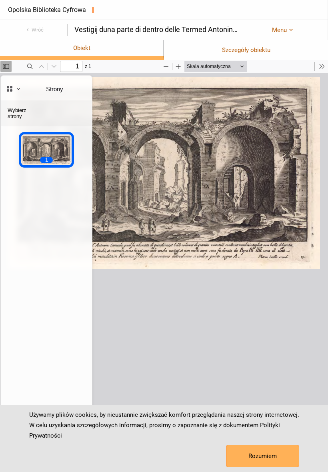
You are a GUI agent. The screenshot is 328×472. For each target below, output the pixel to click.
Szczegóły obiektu (246, 50)
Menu (279, 30)
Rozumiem (262, 456)
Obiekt (81, 48)
